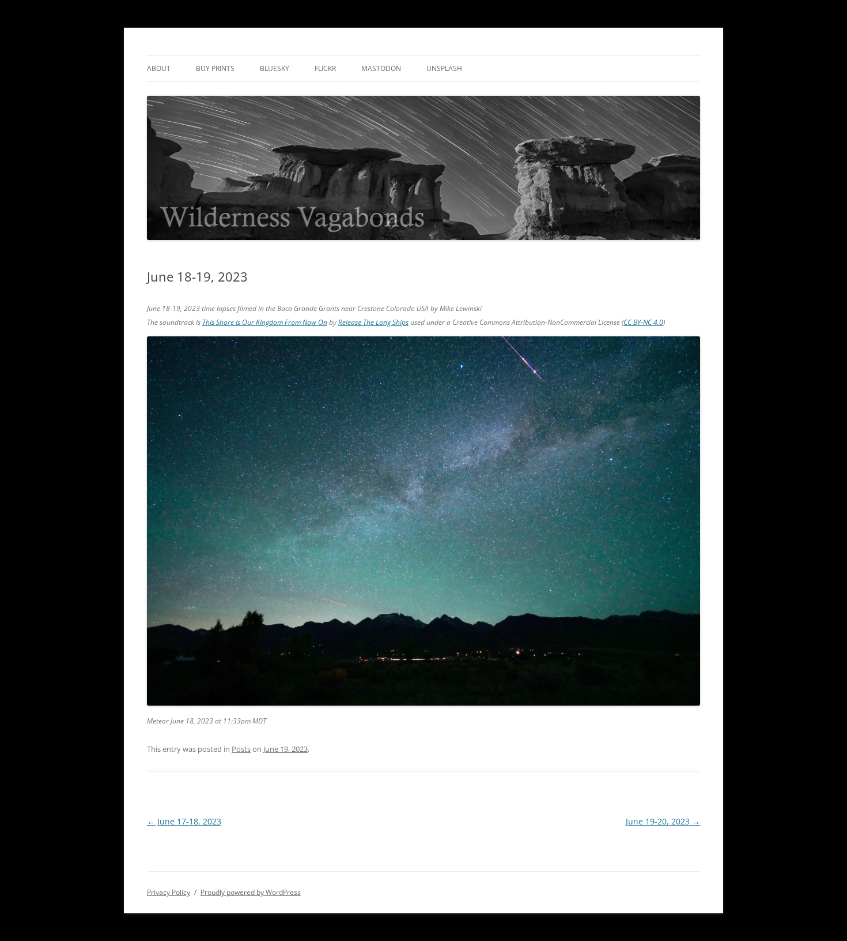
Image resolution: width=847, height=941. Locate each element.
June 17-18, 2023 (184, 821)
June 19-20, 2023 (663, 821)
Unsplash (444, 68)
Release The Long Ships (373, 322)
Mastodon (381, 68)
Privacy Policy (168, 892)
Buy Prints (215, 68)
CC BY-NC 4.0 (643, 322)
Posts (241, 749)
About (159, 68)
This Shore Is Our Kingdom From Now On (264, 322)
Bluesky (274, 68)
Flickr (325, 68)
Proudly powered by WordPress (251, 892)
